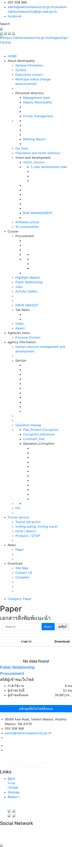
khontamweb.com (34, 767)
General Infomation (29, 65)
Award (20, 328)
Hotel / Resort (25, 531)
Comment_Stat (34, 439)
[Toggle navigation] (2, 48)
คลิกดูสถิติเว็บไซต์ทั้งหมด (36, 709)
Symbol (20, 70)
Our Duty (21, 148)
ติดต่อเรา (14, 797)
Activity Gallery (26, 291)
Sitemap (14, 792)
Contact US (23, 573)
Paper (19, 549)
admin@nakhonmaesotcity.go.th (28, 733)
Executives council (28, 74)
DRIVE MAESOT (26, 305)
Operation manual (28, 425)
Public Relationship (29, 282)
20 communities (27, 227)
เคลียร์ (62, 627)
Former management (38, 116)
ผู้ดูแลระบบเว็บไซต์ (13, 783)
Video (19, 324)
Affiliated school (27, 222)
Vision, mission (34, 162)
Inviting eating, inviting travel (36, 526)
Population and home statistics (37, 153)
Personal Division (27, 337)
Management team (36, 98)
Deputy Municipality (37, 102)
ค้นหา (48, 627)
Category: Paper (19, 599)
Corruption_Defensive (39, 434)
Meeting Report (34, 139)
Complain (22, 577)
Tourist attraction (28, 522)
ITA (17, 508)
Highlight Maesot (27, 277)
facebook (15, 16)
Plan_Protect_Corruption (40, 430)
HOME (12, 56)
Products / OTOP (27, 536)
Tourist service (18, 517)
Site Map (21, 568)
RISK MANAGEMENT (38, 213)
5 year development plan (49, 167)
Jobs (18, 287)
